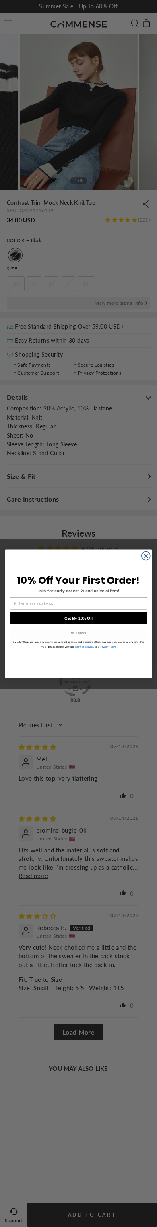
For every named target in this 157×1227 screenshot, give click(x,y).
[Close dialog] (146, 555)
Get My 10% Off (78, 618)
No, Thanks (79, 633)
